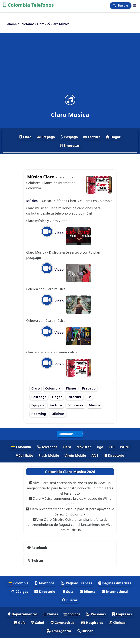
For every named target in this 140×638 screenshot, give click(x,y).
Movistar (84, 447)
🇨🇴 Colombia (21, 447)
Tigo (99, 447)
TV (89, 397)
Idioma (89, 591)
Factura (93, 137)
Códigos (21, 591)
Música (32, 201)
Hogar (115, 137)
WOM (124, 447)
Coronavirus (64, 622)
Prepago (47, 137)
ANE (95, 455)
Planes (71, 388)
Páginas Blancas (78, 583)
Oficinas (58, 413)
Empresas (71, 145)
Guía (69, 591)
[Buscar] (115, 5)
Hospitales (94, 622)
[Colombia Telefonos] (134, 5)
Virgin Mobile (75, 455)
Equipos (37, 405)
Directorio (115, 455)
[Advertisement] (70, 66)
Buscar (123, 5)
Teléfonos (49, 447)
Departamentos (24, 614)
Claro (26, 137)
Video (59, 233)
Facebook (39, 547)
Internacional (116, 591)
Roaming (38, 413)
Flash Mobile (49, 455)
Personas (98, 614)
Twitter (37, 560)
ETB (111, 447)
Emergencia (61, 631)
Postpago (38, 397)
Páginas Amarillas (116, 583)
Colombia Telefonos (31, 5)
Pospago (70, 137)
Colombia (52, 388)
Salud (39, 622)
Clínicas (118, 622)
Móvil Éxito (24, 455)
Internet (74, 397)
